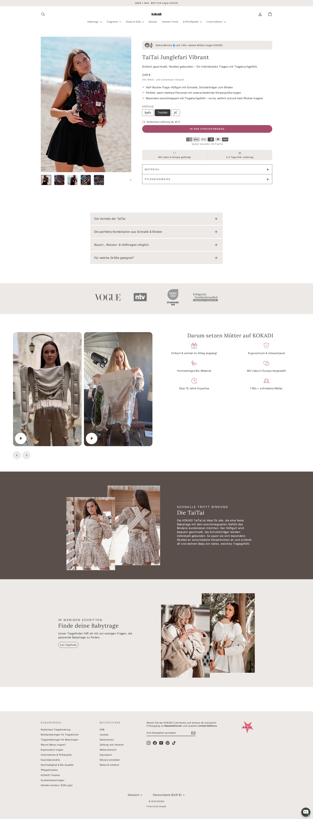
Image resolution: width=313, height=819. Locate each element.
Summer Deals (170, 21)
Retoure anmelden (110, 759)
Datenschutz (107, 739)
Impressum (106, 754)
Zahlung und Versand (112, 744)
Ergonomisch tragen (52, 749)
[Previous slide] (17, 455)
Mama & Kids (133, 21)
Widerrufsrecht (108, 749)
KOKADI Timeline (50, 775)
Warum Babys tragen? (53, 744)
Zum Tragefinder (68, 645)
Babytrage (93, 21)
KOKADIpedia (191, 21)
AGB (102, 729)
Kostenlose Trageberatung (55, 729)
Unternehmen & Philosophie (56, 754)
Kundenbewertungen (52, 780)
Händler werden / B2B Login (57, 785)
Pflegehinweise (158, 179)
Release (153, 21)
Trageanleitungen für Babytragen (59, 739)
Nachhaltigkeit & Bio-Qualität (57, 764)
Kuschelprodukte (50, 759)
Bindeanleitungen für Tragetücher (60, 734)
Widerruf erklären (109, 764)
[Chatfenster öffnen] (305, 812)
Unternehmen (214, 21)
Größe (148, 106)
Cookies (104, 734)
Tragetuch (113, 21)
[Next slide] (26, 455)
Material (152, 169)
